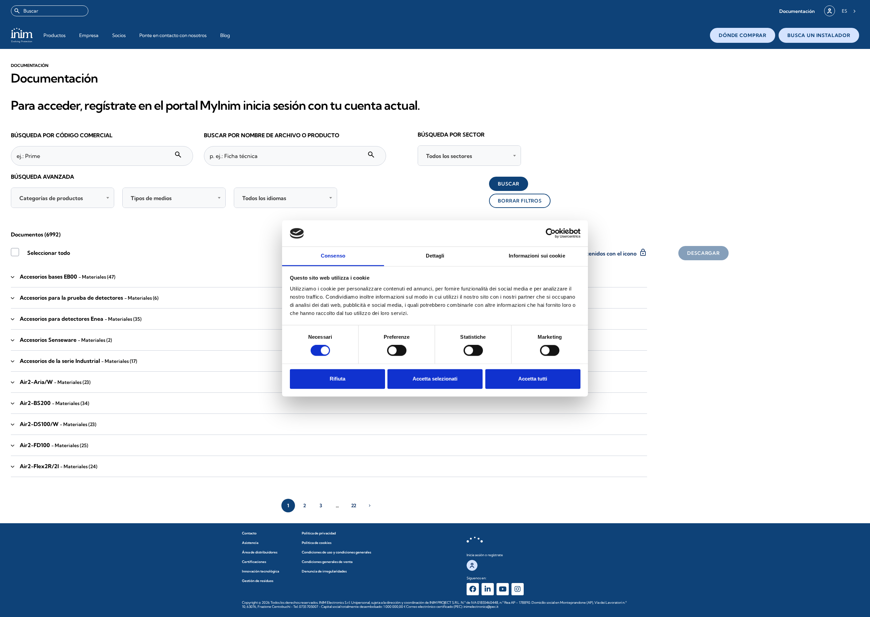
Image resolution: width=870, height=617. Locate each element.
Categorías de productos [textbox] (51, 198)
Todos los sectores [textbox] (449, 156)
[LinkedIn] (488, 589)
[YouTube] (503, 589)
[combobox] (49, 10)
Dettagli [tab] (435, 256)
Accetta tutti (532, 379)
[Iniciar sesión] (829, 10)
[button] (797, 11)
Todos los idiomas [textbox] (264, 198)
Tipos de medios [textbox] (151, 198)
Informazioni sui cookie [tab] (537, 256)
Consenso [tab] (333, 256)
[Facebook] (473, 589)
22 (353, 506)
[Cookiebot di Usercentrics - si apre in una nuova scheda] (550, 233)
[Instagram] (517, 589)
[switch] (396, 350)
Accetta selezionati (435, 379)
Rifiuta (337, 379)
